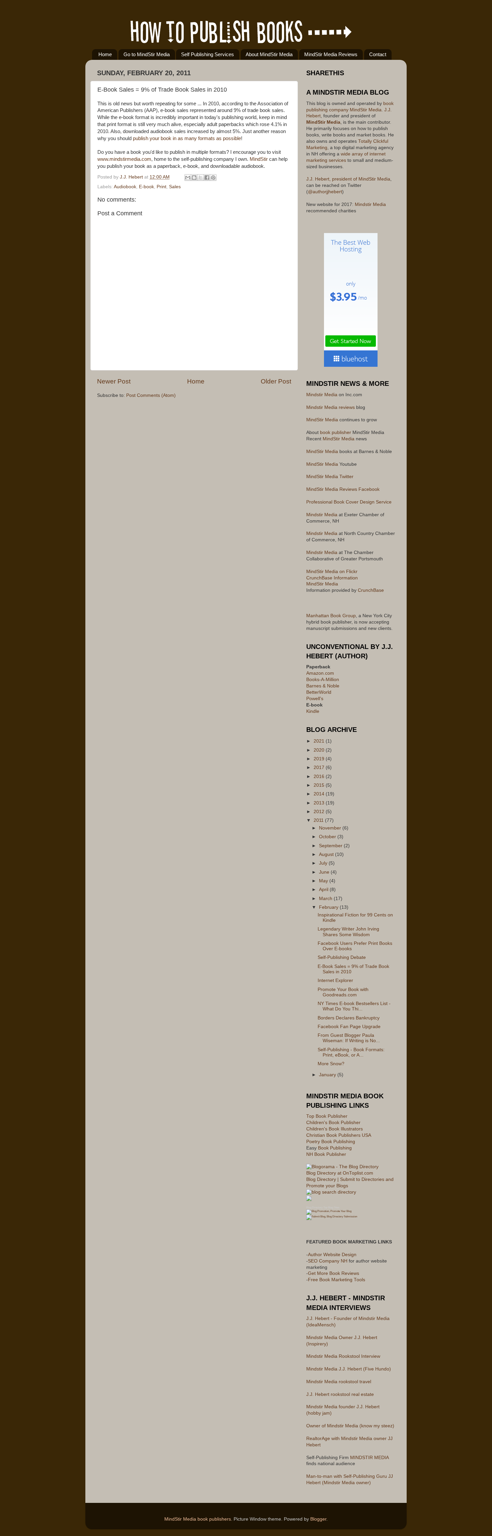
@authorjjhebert (325, 191)
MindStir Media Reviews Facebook (343, 489)
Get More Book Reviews (333, 1273)
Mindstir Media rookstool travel (338, 1381)
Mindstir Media (370, 204)
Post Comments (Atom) (151, 395)
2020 (320, 750)
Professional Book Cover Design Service (349, 502)
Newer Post (114, 381)
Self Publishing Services (207, 54)
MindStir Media (365, 109)
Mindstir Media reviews (330, 407)
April (324, 889)
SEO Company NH (327, 1261)
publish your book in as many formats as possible (187, 138)
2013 (320, 802)
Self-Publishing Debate (342, 957)
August (327, 854)
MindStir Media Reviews (330, 54)
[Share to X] (200, 177)
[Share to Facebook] (206, 177)
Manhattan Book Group (331, 615)
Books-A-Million (322, 679)
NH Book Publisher (326, 1154)
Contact (377, 54)
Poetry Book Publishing (330, 1141)
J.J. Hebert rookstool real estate (340, 1394)
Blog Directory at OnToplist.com (339, 1173)
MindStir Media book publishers (197, 1519)
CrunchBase (371, 590)
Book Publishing (335, 1147)
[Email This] (187, 177)
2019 (320, 758)
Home (105, 54)
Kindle (312, 711)
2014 (320, 793)
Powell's (314, 698)
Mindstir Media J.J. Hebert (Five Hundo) (348, 1369)
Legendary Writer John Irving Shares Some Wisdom (348, 931)
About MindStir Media (269, 54)
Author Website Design (332, 1254)
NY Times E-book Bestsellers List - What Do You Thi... (354, 1006)
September (331, 845)
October (328, 836)
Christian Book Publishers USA (338, 1135)
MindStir (259, 159)
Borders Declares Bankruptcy (349, 1017)
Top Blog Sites (331, 1207)
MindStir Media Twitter (329, 476)
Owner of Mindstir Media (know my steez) (350, 1425)
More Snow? (331, 1063)
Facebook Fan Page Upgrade (349, 1026)
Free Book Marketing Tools (336, 1279)
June (325, 872)
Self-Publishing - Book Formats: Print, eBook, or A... (351, 1052)
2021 (320, 741)
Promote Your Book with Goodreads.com (343, 992)
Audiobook (125, 186)
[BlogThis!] (194, 177)
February (329, 907)
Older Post (276, 381)
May (324, 880)
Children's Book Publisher (333, 1122)
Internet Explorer (335, 980)
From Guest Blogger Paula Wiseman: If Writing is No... (349, 1038)
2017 (320, 767)
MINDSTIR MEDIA (369, 1457)
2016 (320, 776)
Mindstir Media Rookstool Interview (343, 1356)
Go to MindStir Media (147, 54)
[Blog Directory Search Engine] (331, 1216)
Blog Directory (314, 1207)
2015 (320, 785)
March (326, 898)
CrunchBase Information (332, 577)
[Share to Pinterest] (213, 177)
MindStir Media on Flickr (331, 571)
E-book (146, 186)
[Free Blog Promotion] (328, 1211)
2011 (319, 820)
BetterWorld (318, 692)
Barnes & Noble (322, 685)
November (330, 828)
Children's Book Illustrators (334, 1128)
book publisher (335, 432)
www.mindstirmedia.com (124, 159)
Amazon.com (320, 673)
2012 (320, 811)
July (324, 863)
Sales (175, 186)
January (328, 1074)
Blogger (318, 1519)
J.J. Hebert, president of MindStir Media (348, 179)
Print (161, 186)
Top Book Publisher (326, 1116)
